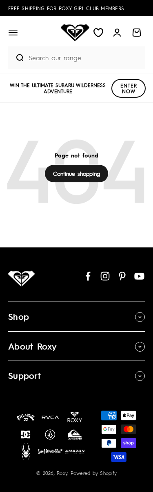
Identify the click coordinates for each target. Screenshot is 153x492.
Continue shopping (76, 173)
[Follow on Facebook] (87, 276)
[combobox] (84, 57)
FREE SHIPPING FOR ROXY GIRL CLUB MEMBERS (66, 8)
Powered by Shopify (94, 473)
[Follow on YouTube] (139, 276)
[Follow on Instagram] (105, 276)
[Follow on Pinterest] (122, 276)
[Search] (16, 58)
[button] (13, 32)
